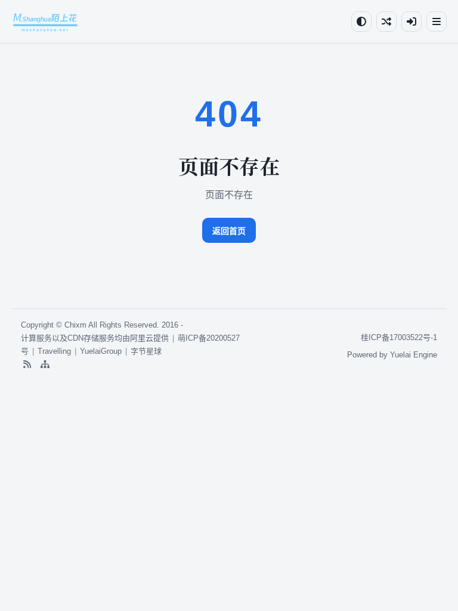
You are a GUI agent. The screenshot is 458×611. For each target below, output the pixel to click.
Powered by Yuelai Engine (392, 354)
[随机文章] (386, 21)
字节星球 (146, 351)
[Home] (45, 21)
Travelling (54, 351)
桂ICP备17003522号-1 (399, 337)
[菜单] (436, 21)
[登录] (411, 21)
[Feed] (27, 365)
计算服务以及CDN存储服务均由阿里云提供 (95, 338)
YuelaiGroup (101, 351)
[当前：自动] (361, 21)
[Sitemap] (45, 365)
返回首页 (229, 231)
